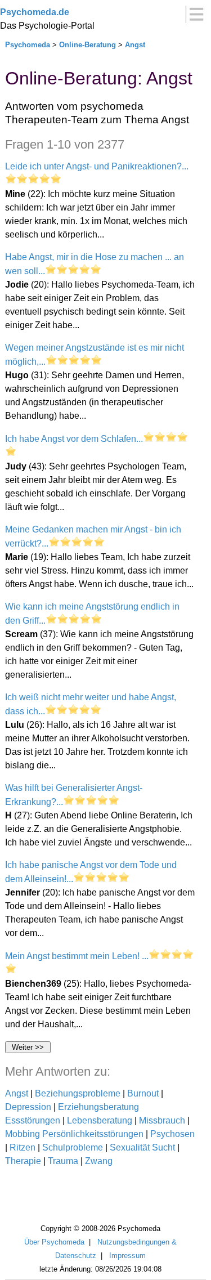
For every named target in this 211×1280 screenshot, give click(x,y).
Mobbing (22, 1134)
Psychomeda (27, 45)
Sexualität (130, 1147)
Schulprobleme (72, 1147)
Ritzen (22, 1147)
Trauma (63, 1161)
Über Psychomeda (54, 1242)
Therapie (23, 1161)
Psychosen (172, 1134)
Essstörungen (32, 1120)
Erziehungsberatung (98, 1107)
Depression (28, 1107)
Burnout (143, 1093)
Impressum (127, 1255)
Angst (135, 45)
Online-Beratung (87, 45)
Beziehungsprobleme (77, 1093)
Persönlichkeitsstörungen (92, 1134)
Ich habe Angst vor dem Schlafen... (74, 439)
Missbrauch (162, 1120)
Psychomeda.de (34, 12)
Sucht (163, 1147)
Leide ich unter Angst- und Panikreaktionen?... (96, 166)
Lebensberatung (99, 1120)
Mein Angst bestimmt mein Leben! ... (77, 956)
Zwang (99, 1161)
